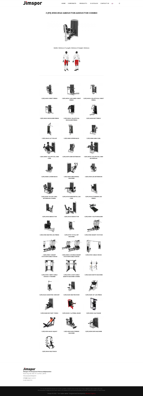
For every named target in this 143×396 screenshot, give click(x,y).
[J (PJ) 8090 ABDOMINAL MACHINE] (71, 167)
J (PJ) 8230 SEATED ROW (71, 295)
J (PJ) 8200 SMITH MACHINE (94, 275)
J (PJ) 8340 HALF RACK (49, 351)
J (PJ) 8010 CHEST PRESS (49, 98)
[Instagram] (119, 3)
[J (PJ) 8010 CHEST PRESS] (49, 89)
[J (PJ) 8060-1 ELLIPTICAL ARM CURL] (49, 147)
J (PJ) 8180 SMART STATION (94, 235)
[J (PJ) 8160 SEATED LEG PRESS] (49, 226)
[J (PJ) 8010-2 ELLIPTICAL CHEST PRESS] (93, 89)
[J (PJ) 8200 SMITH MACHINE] (93, 266)
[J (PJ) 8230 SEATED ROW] (71, 286)
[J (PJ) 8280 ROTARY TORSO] (49, 304)
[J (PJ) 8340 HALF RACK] (49, 342)
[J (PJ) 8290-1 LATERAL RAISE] (71, 304)
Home (63, 3)
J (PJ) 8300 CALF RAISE (93, 313)
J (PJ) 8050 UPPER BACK (71, 138)
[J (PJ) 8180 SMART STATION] (93, 226)
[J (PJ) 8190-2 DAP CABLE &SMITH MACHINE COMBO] (71, 266)
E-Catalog (94, 3)
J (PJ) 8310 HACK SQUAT (49, 331)
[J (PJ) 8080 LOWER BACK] (49, 167)
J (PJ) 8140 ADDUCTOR (71, 216)
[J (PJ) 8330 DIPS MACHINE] (93, 322)
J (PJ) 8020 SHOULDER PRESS (49, 118)
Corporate (72, 3)
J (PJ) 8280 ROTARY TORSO (49, 313)
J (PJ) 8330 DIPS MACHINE (93, 331)
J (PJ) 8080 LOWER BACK (49, 176)
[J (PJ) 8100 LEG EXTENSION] (93, 167)
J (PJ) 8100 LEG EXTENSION (93, 176)
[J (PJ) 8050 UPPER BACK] (71, 129)
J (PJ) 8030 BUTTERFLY (93, 118)
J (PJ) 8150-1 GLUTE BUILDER (93, 216)
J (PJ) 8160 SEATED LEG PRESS (49, 235)
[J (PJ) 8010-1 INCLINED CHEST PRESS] (71, 89)
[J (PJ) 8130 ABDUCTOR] (49, 207)
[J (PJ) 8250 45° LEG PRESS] (93, 286)
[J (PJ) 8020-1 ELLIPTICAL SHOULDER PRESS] (71, 109)
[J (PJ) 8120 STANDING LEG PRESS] (93, 187)
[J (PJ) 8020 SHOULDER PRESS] (49, 109)
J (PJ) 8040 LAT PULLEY (49, 138)
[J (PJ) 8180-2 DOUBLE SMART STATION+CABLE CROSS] (71, 246)
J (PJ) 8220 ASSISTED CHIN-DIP (49, 295)
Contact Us (104, 3)
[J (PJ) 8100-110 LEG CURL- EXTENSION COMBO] (49, 187)
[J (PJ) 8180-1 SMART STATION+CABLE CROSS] (49, 246)
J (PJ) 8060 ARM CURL (94, 138)
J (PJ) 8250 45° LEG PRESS (93, 295)
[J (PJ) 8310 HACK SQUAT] (49, 322)
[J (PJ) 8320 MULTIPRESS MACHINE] (71, 322)
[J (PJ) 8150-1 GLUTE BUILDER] (93, 207)
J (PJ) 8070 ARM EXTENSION (71, 156)
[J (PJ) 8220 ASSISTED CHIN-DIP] (49, 286)
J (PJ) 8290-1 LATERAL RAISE (71, 313)
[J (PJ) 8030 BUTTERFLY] (93, 109)
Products (83, 3)
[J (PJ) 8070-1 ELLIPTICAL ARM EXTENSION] (93, 147)
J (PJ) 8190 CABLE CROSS (93, 255)
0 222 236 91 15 (27, 380)
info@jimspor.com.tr (29, 378)
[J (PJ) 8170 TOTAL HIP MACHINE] (71, 226)
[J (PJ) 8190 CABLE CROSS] (93, 246)
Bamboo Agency (91, 393)
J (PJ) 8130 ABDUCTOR (49, 216)
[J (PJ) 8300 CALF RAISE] (93, 304)
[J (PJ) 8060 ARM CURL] (93, 129)
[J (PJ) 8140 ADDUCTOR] (71, 207)
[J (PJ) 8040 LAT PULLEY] (49, 129)
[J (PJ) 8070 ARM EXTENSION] (71, 147)
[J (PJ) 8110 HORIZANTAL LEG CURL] (71, 187)
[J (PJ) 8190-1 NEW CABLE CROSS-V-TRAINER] (49, 266)
